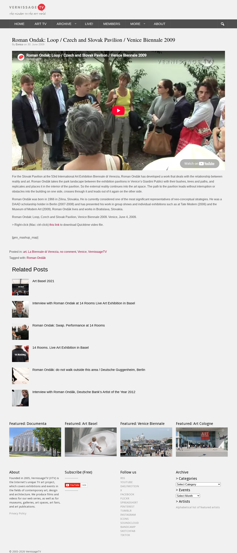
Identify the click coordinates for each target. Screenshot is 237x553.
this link (54, 224)
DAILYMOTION (129, 486)
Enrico (19, 44)
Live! (89, 24)
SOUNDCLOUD (129, 523)
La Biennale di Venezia (43, 251)
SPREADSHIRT (129, 502)
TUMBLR (125, 510)
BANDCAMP (128, 527)
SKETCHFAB (127, 531)
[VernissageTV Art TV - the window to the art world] (27, 10)
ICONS (124, 518)
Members (111, 24)
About (159, 24)
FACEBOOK (127, 494)
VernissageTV (97, 251)
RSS (122, 478)
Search (222, 23)
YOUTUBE (126, 482)
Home (19, 24)
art (24, 251)
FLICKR (124, 498)
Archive (64, 24)
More (135, 24)
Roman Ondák (36, 257)
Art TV (40, 24)
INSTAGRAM (128, 514)
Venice (82, 251)
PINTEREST (127, 506)
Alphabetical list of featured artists (198, 507)
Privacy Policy (17, 513)
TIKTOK (125, 535)
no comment (68, 251)
